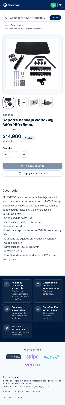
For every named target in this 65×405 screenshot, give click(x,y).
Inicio (5, 25)
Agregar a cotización (35, 173)
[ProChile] (51, 356)
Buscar (55, 18)
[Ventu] (32, 364)
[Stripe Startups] (32, 356)
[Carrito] (60, 5)
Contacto (36, 391)
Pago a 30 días (22, 391)
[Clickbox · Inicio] (11, 5)
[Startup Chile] (13, 356)
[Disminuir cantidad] (6, 154)
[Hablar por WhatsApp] (53, 5)
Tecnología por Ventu (12, 397)
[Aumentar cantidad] (24, 154)
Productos (16, 25)
